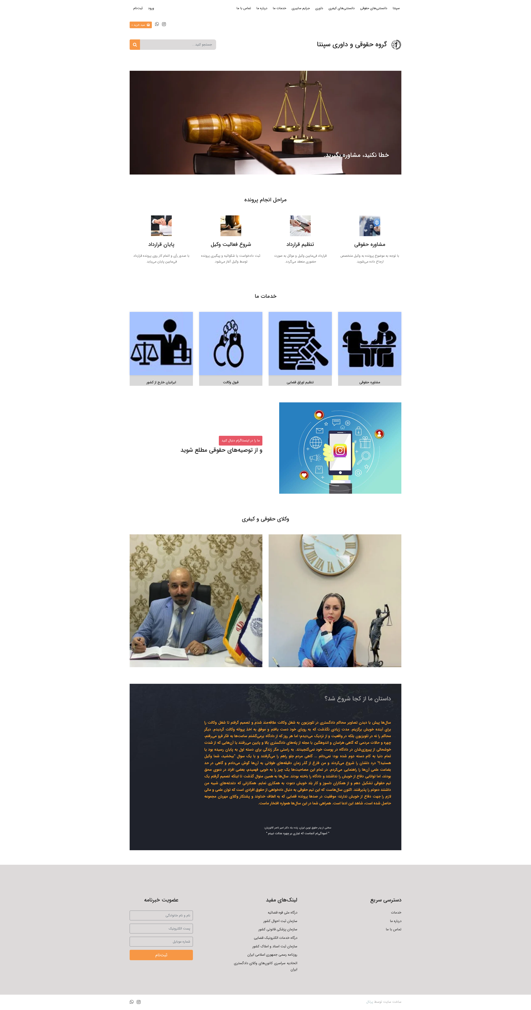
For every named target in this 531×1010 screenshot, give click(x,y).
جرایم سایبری (301, 8)
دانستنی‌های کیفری (342, 8)
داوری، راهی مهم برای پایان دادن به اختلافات (162, 155)
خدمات (396, 912)
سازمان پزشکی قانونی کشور (277, 929)
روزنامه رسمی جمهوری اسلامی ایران (272, 954)
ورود (151, 8)
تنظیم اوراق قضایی (300, 382)
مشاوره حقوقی (369, 382)
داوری (319, 8)
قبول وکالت (231, 382)
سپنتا (396, 8)
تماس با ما (243, 8)
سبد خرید (139, 25)
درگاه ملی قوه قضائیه (282, 912)
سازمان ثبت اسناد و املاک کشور (274, 946)
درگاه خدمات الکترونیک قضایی (275, 938)
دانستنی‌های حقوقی (373, 8)
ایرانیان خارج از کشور (161, 382)
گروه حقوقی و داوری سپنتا (352, 44)
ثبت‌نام (138, 8)
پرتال (369, 1001)
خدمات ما (279, 8)
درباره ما (261, 8)
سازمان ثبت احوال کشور (280, 921)
